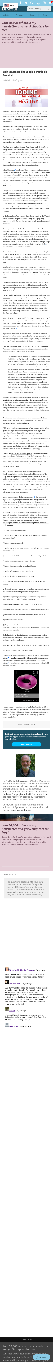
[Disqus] (26, 932)
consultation (26, 889)
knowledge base (15, 892)
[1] (39, 448)
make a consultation (21, 809)
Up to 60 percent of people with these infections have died (24, 244)
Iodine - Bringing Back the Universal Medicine (25, 794)
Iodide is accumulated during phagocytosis (18, 497)
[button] (48, 8)
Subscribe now (26, 744)
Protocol (19, 15)
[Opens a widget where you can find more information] (41, 1357)
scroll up (26, 1339)
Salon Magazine (8, 170)
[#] (9, 8)
